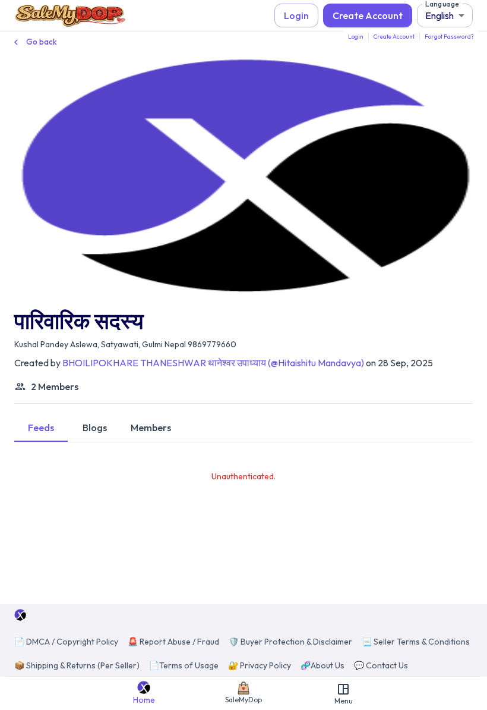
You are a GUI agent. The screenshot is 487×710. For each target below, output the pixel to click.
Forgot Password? (449, 36)
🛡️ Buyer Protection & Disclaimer (290, 641)
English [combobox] (439, 15)
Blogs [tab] (95, 427)
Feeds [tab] (41, 427)
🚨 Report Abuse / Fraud (173, 641)
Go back (41, 41)
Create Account (368, 15)
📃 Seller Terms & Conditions (416, 641)
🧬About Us (322, 665)
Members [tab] (151, 427)
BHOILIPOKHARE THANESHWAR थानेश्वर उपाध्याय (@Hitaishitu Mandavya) (213, 363)
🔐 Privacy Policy (259, 665)
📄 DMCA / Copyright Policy (66, 641)
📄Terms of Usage (184, 665)
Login (296, 15)
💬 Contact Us (381, 665)
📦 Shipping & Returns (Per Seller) (77, 665)
